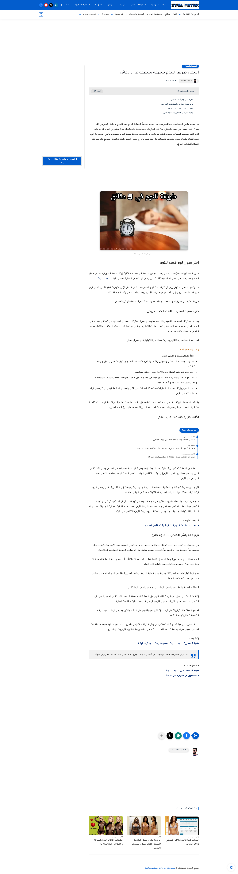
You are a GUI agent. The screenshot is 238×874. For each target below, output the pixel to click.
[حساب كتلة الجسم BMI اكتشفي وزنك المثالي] (182, 825)
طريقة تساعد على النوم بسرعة (182, 671)
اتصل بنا (98, 5)
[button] (186, 735)
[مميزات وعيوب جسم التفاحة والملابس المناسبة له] (106, 825)
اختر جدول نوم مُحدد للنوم (182, 100)
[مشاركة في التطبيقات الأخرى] (161, 735)
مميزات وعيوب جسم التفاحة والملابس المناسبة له (171, 457)
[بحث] (41, 14)
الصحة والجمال (136, 14)
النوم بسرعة (104, 278)
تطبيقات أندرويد (154, 14)
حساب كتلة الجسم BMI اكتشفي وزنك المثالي (174, 440)
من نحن (110, 5)
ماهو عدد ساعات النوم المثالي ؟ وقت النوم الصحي (172, 525)
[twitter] (51, 5)
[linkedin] (56, 5)
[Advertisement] (119, 43)
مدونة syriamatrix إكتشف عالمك (160, 868)
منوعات (105, 14)
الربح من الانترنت (191, 14)
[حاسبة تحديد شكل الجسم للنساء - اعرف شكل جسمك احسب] (144, 825)
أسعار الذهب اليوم (82, 5)
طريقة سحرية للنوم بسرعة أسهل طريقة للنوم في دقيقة (168, 643)
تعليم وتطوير (89, 14)
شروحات (119, 14)
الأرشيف (122, 5)
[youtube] (46, 5)
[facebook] (41, 5)
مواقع (167, 14)
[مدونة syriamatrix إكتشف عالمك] (185, 5)
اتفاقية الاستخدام (139, 5)
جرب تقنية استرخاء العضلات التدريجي (177, 104)
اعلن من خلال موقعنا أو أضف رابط (62, 161)
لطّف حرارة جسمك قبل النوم (181, 109)
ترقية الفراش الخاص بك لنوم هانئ (178, 113)
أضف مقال (64, 5)
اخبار (175, 14)
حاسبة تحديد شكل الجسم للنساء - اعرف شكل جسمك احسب (166, 449)
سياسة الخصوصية (159, 5)
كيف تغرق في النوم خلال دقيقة (182, 676)
